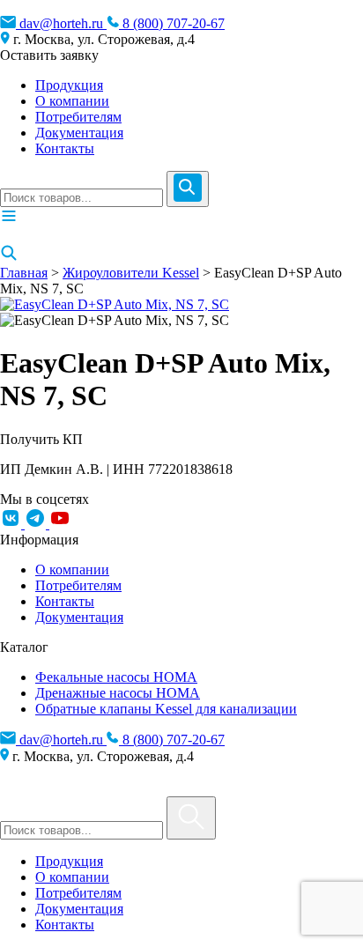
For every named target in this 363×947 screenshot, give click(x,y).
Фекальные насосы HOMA (116, 677)
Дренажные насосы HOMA (117, 692)
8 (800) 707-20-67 (172, 23)
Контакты (64, 148)
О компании (72, 100)
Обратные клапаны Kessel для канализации (166, 708)
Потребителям (78, 116)
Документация (79, 132)
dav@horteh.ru (61, 23)
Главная (24, 272)
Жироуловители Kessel (131, 272)
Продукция (69, 85)
